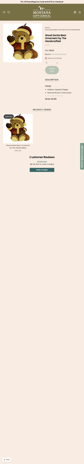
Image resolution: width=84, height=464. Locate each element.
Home (47, 28)
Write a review (42, 170)
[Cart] (79, 12)
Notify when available (82, 156)
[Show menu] (4, 12)
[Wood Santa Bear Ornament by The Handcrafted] (18, 128)
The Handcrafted (58, 54)
